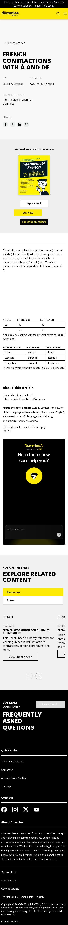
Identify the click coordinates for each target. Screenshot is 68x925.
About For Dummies (12, 761)
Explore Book (34, 203)
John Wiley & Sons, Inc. (42, 904)
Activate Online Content (14, 778)
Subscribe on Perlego (34, 221)
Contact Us (7, 769)
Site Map (6, 786)
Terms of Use (9, 872)
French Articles (16, 43)
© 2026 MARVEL (10, 921)
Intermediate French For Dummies (18, 101)
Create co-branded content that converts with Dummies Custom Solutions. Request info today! (34, 4)
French (7, 430)
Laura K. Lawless (13, 84)
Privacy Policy (8, 880)
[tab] (33, 592)
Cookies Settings (10, 888)
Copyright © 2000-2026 (13, 904)
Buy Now (28, 212)
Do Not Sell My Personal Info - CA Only (22, 896)
